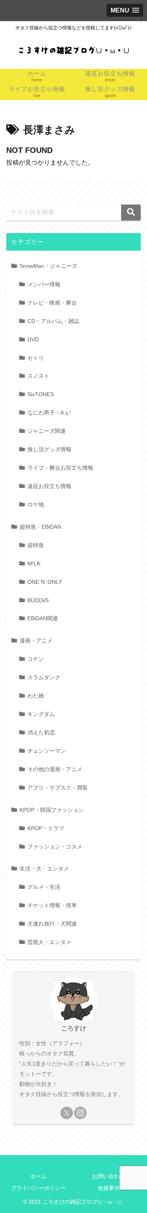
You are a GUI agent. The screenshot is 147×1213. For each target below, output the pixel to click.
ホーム (38, 1176)
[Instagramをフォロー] (80, 1113)
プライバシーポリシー (38, 1188)
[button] (131, 213)
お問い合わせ (108, 1176)
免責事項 (109, 1188)
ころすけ (73, 1028)
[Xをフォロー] (66, 1113)
